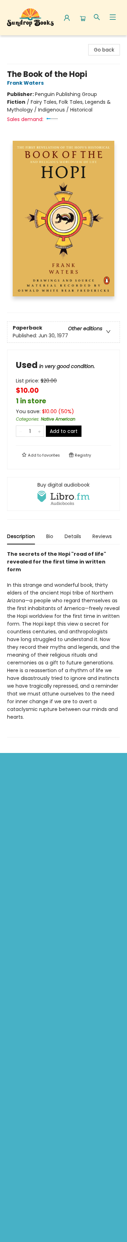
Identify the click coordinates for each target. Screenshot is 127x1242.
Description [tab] (21, 536)
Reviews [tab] (102, 536)
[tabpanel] (63, 643)
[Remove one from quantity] (20, 431)
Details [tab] (73, 536)
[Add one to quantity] (39, 431)
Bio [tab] (49, 536)
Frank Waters (25, 82)
